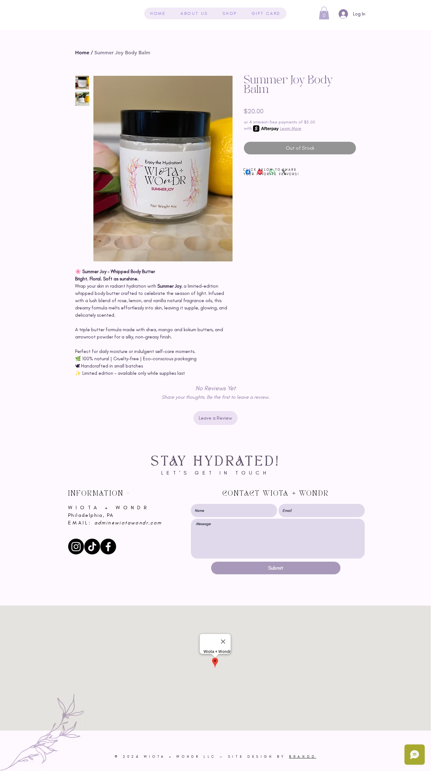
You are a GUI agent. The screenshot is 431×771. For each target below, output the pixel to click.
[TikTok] (92, 546)
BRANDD (302, 757)
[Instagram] (76, 546)
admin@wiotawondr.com (128, 523)
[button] (324, 13)
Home (82, 53)
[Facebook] (108, 546)
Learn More (290, 128)
